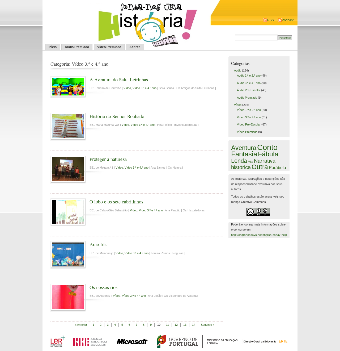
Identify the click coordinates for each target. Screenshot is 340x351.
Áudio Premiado (77, 47)
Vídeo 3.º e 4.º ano (144, 88)
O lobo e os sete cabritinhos (116, 201)
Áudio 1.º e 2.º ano (249, 75)
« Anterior (81, 324)
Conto (267, 147)
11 (167, 324)
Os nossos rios (103, 287)
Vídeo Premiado (109, 47)
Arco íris (98, 244)
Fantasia (244, 154)
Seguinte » (207, 324)
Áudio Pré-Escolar (248, 90)
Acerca (135, 47)
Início (53, 47)
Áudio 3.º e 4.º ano (249, 83)
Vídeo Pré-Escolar (249, 124)
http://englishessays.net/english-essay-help (259, 234)
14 (193, 324)
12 (176, 324)
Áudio (237, 70)
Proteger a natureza (108, 159)
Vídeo (127, 88)
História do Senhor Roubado (117, 116)
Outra (260, 166)
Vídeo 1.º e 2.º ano (249, 109)
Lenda (239, 160)
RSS (270, 20)
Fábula (268, 154)
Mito (250, 161)
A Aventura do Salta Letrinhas (119, 79)
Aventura (243, 147)
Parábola (277, 167)
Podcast (288, 20)
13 (184, 324)
